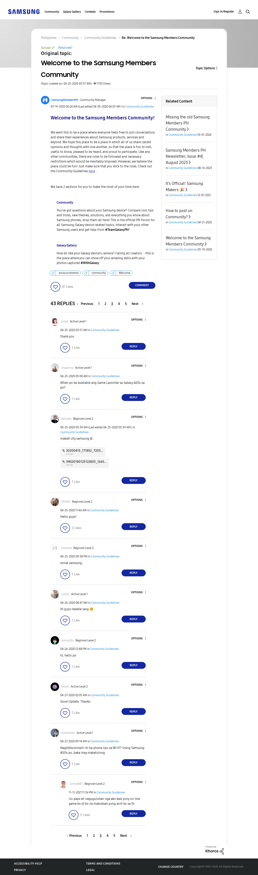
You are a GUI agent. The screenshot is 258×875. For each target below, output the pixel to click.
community (99, 273)
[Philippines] (24, 11)
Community (52, 11)
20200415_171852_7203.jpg (86, 451)
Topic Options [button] (205, 68)
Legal (90, 870)
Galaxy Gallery (72, 11)
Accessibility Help (28, 863)
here (92, 171)
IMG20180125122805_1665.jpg (88, 462)
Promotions (107, 11)
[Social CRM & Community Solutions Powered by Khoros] (215, 850)
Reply (133, 346)
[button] (148, 98)
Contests (90, 11)
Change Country (171, 867)
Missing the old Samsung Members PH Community (188, 123)
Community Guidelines (140, 106)
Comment (142, 285)
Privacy (20, 870)
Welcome (124, 273)
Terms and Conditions (103, 863)
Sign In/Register (224, 11)
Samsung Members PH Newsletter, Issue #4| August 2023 (186, 156)
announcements (69, 273)
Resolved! (65, 48)
